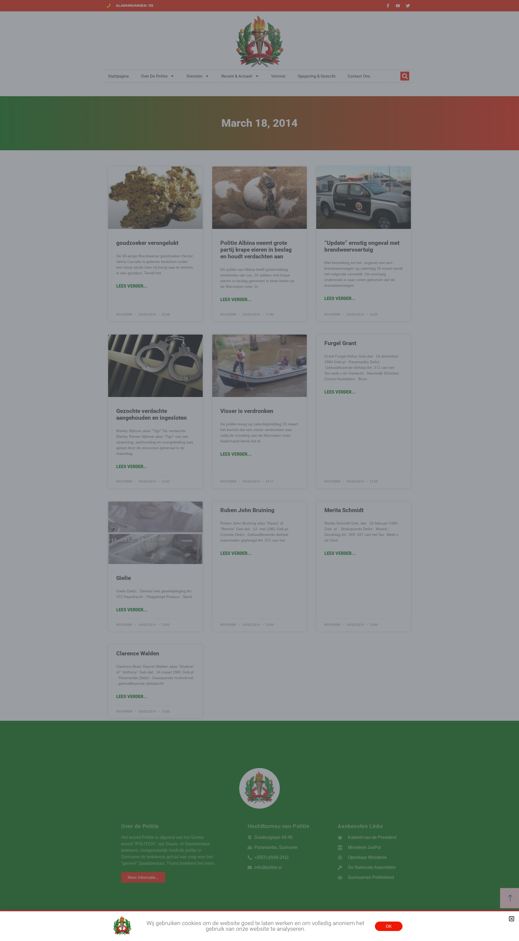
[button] (512, 919)
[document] (259, 470)
